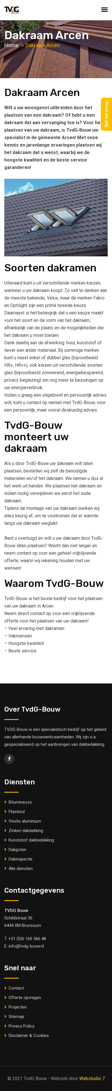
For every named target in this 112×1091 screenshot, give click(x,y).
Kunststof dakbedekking (31, 840)
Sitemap (16, 1016)
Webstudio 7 (92, 1078)
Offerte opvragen (25, 997)
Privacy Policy (21, 1026)
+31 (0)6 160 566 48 (27, 938)
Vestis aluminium (25, 821)
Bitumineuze (20, 802)
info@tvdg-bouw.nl (26, 946)
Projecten (18, 1007)
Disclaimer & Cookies (29, 1035)
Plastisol (17, 811)
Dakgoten (17, 849)
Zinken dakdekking (26, 830)
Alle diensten (21, 868)
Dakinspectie (20, 859)
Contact (16, 988)
